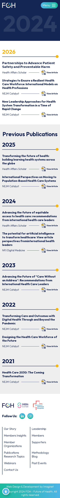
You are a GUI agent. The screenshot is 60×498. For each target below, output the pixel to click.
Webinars (10, 463)
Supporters (39, 442)
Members (38, 435)
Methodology (40, 452)
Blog (35, 456)
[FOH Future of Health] (8, 5)
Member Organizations (13, 444)
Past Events (39, 463)
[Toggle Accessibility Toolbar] (5, 491)
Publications (11, 452)
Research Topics (14, 456)
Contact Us (11, 470)
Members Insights (15, 435)
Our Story (10, 429)
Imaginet (48, 486)
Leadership (39, 429)
